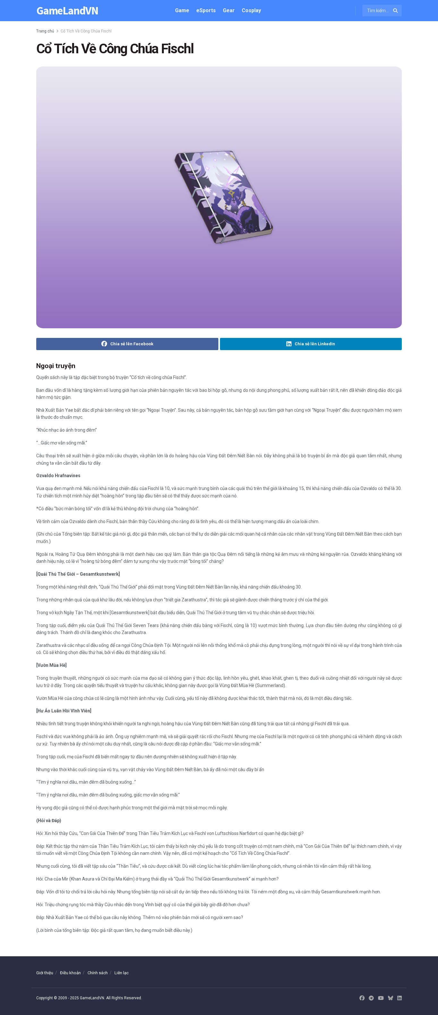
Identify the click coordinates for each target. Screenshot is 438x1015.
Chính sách (98, 972)
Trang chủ (45, 31)
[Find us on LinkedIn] (399, 998)
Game (182, 10)
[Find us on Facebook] (362, 998)
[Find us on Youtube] (381, 998)
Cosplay (251, 10)
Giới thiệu (44, 972)
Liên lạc (121, 972)
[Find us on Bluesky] (390, 998)
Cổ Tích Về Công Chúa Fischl (86, 31)
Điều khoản (70, 972)
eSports (206, 10)
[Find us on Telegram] (371, 998)
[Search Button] (396, 10)
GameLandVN (67, 10)
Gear (229, 10)
